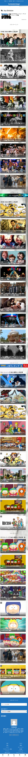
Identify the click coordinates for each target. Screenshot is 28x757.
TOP (7, 743)
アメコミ (7, 750)
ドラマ (7, 747)
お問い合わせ (7, 752)
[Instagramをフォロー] (14, 735)
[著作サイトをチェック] (10, 735)
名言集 (20, 749)
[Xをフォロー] (12, 735)
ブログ (20, 743)
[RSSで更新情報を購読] (18, 735)
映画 (21, 745)
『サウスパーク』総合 (7, 749)
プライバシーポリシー (20, 752)
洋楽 (7, 745)
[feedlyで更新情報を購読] (16, 735)
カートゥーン (21, 747)
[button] (25, 704)
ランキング (20, 750)
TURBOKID (14, 727)
